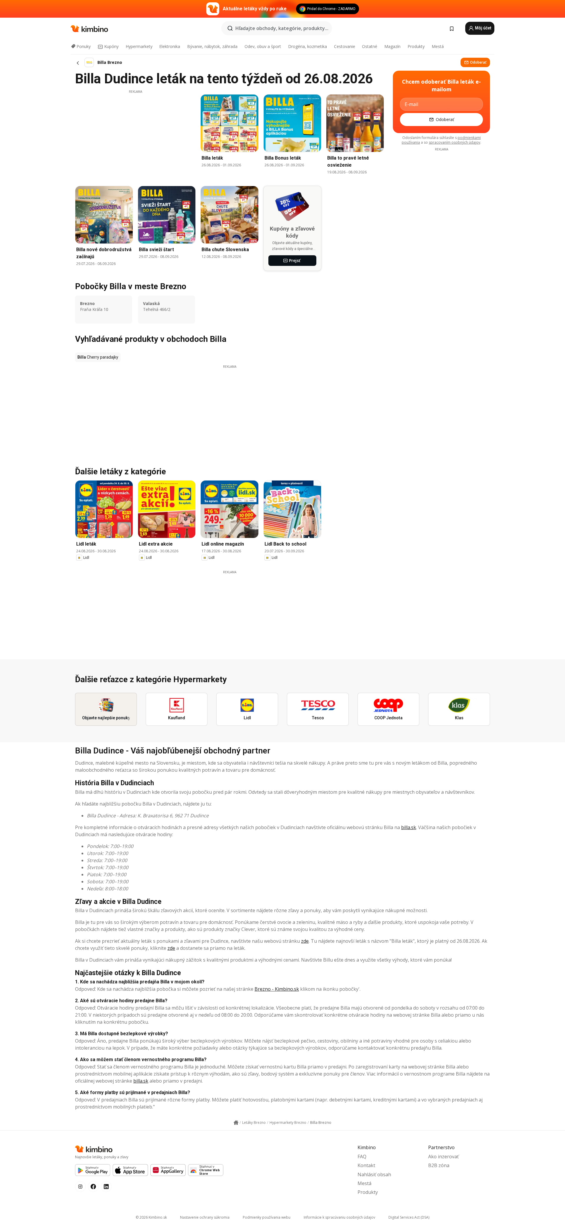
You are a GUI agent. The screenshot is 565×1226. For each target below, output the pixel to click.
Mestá (438, 46)
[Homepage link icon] (236, 1122)
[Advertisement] (135, 135)
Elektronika (169, 46)
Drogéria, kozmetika (307, 46)
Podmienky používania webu (266, 1217)
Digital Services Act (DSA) (408, 1217)
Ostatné (369, 46)
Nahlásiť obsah (374, 1174)
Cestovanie (344, 46)
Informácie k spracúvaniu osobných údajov (339, 1217)
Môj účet (482, 28)
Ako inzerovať (443, 1156)
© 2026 (151, 1217)
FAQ (362, 1156)
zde (305, 941)
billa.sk (408, 827)
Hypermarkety (139, 46)
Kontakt (366, 1165)
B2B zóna (438, 1165)
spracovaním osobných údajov (454, 142)
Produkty (416, 46)
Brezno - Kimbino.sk (277, 989)
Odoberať (478, 62)
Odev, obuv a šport (263, 46)
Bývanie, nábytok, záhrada (212, 46)
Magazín (392, 46)
